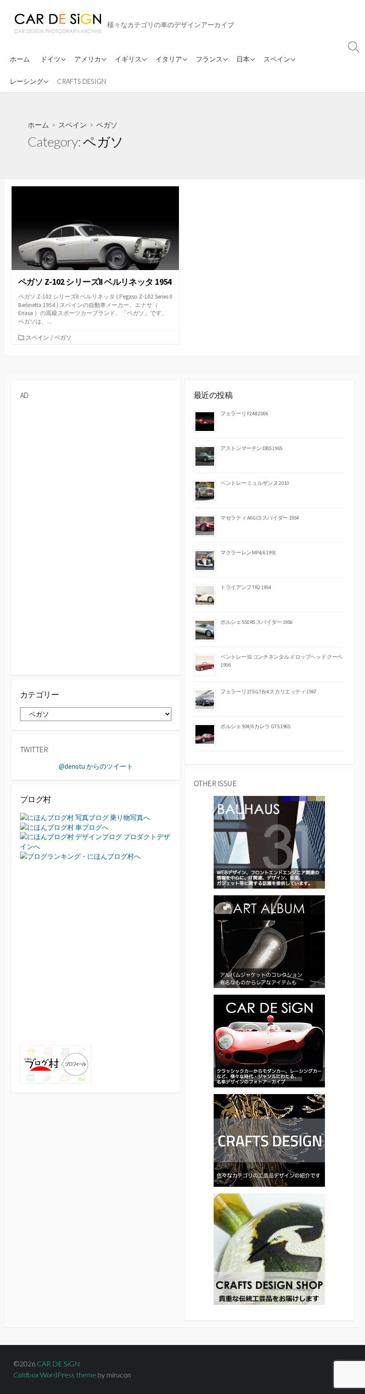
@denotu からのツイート (96, 766)
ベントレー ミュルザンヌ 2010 (254, 483)
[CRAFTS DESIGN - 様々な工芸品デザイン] (269, 1140)
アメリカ (87, 59)
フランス (209, 59)
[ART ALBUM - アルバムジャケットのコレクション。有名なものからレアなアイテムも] (269, 941)
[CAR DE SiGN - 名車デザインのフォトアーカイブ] (269, 1040)
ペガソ (63, 337)
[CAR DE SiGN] (57, 23)
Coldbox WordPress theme (54, 1375)
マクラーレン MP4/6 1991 (248, 552)
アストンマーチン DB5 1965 (251, 448)
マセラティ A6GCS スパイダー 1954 (259, 517)
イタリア (168, 59)
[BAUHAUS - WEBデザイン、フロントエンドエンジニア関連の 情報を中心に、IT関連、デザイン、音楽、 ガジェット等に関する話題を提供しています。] (269, 841)
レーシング (26, 81)
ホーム (20, 59)
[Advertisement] (95, 469)
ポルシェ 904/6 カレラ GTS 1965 (255, 726)
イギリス (128, 59)
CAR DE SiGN (58, 1364)
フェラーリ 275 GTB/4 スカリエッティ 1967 (268, 691)
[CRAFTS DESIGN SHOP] (269, 1248)
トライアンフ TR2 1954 (245, 587)
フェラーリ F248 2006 (244, 413)
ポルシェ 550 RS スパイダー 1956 (256, 622)
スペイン (277, 59)
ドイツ (51, 59)
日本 (243, 59)
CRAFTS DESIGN (81, 81)
